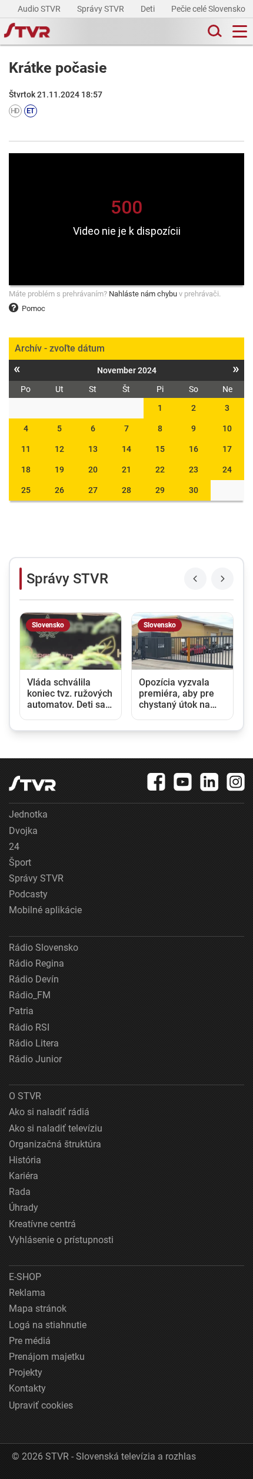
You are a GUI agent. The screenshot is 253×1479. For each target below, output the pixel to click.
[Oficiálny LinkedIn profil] (209, 781)
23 (193, 469)
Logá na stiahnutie (47, 1325)
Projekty (25, 1372)
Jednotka (28, 814)
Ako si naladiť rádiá (49, 1111)
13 (93, 449)
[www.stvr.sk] (32, 783)
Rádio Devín (34, 979)
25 (26, 490)
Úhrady (23, 1207)
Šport (20, 862)
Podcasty (28, 894)
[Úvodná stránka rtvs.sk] (27, 31)
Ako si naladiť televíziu (55, 1128)
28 (126, 490)
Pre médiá (30, 1340)
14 (126, 449)
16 (193, 449)
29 (160, 490)
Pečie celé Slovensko (209, 8)
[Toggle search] (214, 31)
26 (59, 490)
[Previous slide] (195, 579)
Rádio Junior (35, 1059)
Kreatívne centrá (42, 1224)
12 (59, 449)
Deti (149, 8)
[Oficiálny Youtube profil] (183, 781)
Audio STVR (40, 8)
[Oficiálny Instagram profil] (236, 781)
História (25, 1160)
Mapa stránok (37, 1308)
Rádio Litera (34, 1043)
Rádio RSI (29, 1027)
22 (160, 469)
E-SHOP (25, 1276)
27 (93, 490)
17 (227, 449)
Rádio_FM (30, 995)
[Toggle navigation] (240, 31)
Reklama (27, 1292)
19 (59, 469)
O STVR (25, 1096)
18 (26, 469)
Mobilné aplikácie (45, 910)
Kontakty (27, 1388)
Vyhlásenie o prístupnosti (61, 1239)
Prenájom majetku (47, 1356)
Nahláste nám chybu (143, 293)
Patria (21, 1011)
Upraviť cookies (41, 1405)
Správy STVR (101, 8)
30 (193, 490)
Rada (20, 1191)
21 (126, 469)
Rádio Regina (36, 963)
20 (93, 469)
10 (227, 428)
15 (160, 449)
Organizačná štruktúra (55, 1144)
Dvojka (23, 830)
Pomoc (33, 308)
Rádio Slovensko (43, 947)
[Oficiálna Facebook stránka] (156, 781)
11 (26, 449)
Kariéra (23, 1175)
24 (227, 469)
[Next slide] (222, 579)
